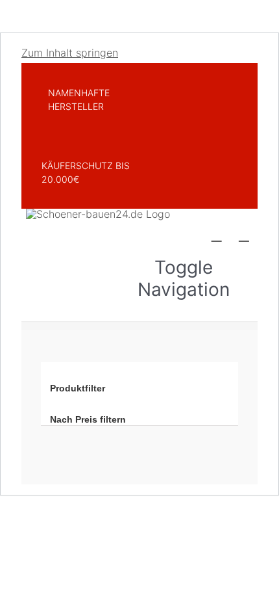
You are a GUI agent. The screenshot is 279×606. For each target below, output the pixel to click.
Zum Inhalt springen (69, 52)
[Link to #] (216, 234)
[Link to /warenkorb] (244, 234)
